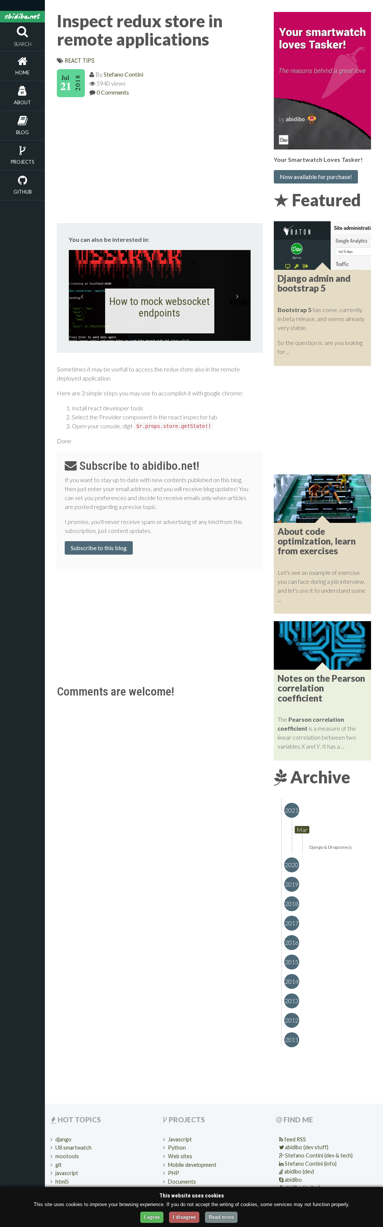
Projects (22, 162)
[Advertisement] (160, 159)
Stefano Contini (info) (310, 1163)
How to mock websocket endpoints (159, 307)
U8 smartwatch (73, 1147)
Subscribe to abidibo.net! (138, 465)
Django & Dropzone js (330, 847)
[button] (82, 295)
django (63, 1139)
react (73, 60)
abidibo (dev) (298, 1171)
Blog (22, 132)
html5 (62, 1181)
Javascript (180, 1139)
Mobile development (192, 1165)
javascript (66, 1173)
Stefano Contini (123, 74)
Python (177, 1147)
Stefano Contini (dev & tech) (318, 1155)
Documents (182, 1181)
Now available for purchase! (316, 176)
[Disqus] (160, 795)
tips (89, 60)
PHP (173, 1173)
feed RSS (294, 1139)
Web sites (180, 1156)
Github (22, 192)
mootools (67, 1156)
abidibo (293, 1180)
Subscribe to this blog (99, 547)
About (22, 102)
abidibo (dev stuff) (306, 1147)
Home (22, 72)
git (58, 1165)
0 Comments (112, 92)
